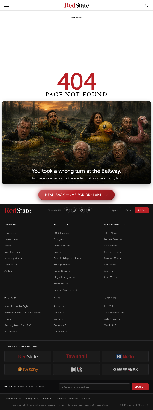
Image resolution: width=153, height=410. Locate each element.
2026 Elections (62, 233)
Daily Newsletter (112, 319)
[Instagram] (74, 210)
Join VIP (142, 210)
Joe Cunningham (113, 252)
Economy (59, 252)
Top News (10, 233)
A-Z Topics (61, 224)
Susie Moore (110, 245)
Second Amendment (65, 289)
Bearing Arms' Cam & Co (18, 325)
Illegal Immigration (64, 277)
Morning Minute (13, 258)
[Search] (146, 5)
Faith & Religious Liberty (67, 258)
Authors (8, 270)
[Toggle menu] (6, 5)
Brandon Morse (112, 258)
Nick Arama (110, 264)
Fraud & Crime (62, 270)
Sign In (115, 210)
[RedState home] (17, 210)
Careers (58, 319)
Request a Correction (67, 398)
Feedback (48, 398)
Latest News (11, 239)
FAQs (128, 210)
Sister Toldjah (111, 277)
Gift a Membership (114, 312)
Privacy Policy (32, 398)
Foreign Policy (62, 264)
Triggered (9, 319)
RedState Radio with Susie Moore (22, 312)
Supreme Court (62, 283)
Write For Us (61, 331)
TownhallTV (11, 264)
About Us (59, 306)
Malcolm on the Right (16, 306)
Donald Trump (62, 245)
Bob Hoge (109, 270)
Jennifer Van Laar (113, 239)
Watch (8, 245)
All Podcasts (11, 331)
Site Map (86, 398)
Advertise (59, 312)
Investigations (12, 252)
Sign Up (140, 386)
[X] (67, 210)
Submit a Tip (61, 325)
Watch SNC (110, 325)
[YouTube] (89, 210)
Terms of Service (12, 398)
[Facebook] (82, 210)
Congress (59, 239)
